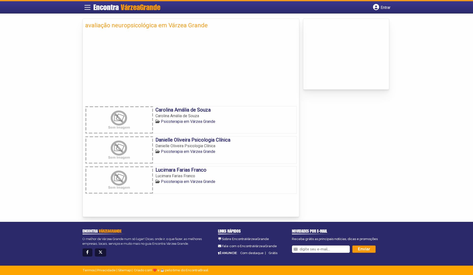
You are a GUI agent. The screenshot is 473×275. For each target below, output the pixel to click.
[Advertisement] (191, 66)
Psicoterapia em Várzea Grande (188, 121)
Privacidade (106, 270)
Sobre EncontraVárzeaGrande (245, 239)
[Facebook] (87, 252)
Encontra (126, 7)
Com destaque (252, 253)
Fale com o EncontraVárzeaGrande (249, 246)
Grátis (273, 253)
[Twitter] (100, 252)
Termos (89, 270)
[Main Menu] (87, 7)
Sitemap (124, 270)
